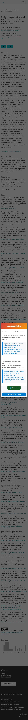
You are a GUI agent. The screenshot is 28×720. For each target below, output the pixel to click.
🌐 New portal (14, 388)
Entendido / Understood (14, 394)
